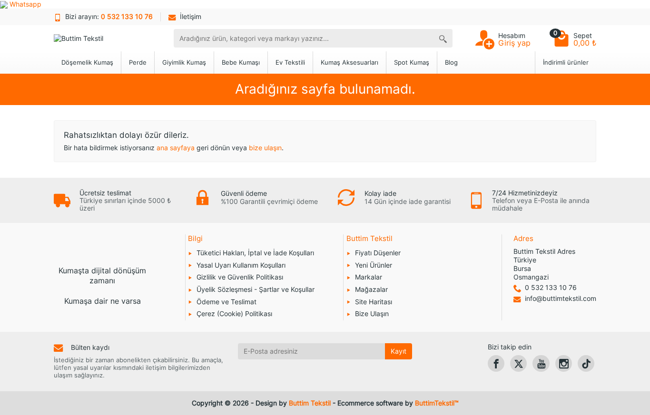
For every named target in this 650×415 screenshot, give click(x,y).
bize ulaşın (265, 148)
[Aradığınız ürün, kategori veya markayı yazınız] (443, 38)
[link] (496, 363)
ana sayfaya (176, 148)
